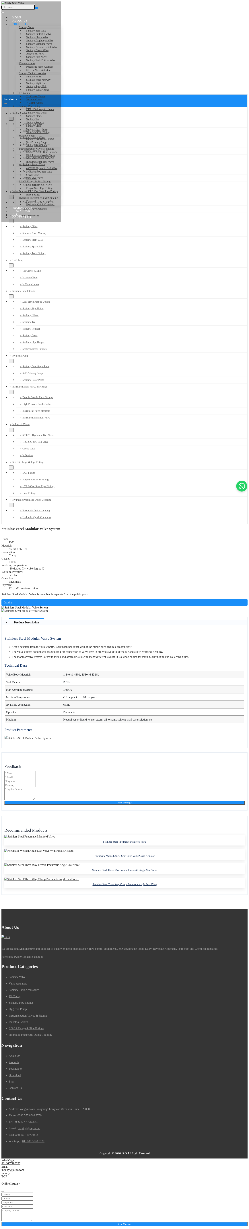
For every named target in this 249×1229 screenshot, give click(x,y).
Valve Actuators (27, 63)
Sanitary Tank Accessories (32, 73)
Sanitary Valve (26, 27)
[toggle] (2, 12)
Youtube (38, 956)
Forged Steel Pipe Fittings (39, 188)
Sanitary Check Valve (37, 37)
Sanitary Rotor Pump (37, 145)
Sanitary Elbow (34, 116)
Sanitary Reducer (35, 122)
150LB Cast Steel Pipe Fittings (42, 191)
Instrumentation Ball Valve (40, 162)
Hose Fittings (33, 194)
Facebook (7, 956)
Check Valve (32, 175)
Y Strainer (31, 178)
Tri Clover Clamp (35, 96)
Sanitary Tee (32, 119)
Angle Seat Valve (35, 53)
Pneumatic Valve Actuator (39, 66)
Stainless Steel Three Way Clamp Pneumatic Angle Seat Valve (125, 884)
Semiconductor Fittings (38, 132)
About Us (19, 20)
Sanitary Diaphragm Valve (39, 40)
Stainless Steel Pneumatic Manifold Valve (124, 841)
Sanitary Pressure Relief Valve (41, 47)
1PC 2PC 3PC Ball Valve (39, 171)
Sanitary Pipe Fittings (30, 106)
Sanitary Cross (33, 125)
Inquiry (8, 602)
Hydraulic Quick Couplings (40, 204)
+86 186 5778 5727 (33, 1141)
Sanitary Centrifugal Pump (40, 139)
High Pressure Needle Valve (40, 155)
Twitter (17, 956)
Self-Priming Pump (36, 142)
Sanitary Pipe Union (36, 112)
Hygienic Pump (27, 135)
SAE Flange (32, 184)
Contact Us (21, 217)
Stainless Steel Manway (38, 80)
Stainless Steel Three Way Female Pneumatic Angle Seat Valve (124, 870)
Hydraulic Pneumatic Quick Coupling (38, 198)
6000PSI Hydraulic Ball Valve (41, 168)
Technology (22, 207)
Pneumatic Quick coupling (40, 201)
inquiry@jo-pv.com (29, 1128)
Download (21, 210)
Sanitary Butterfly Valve (38, 34)
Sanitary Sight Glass (36, 83)
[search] (36, 8)
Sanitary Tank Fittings (37, 89)
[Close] (2, 1191)
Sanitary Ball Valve (36, 30)
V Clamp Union (34, 102)
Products (20, 24)
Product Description (26, 622)
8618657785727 (10, 1163)
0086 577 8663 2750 (29, 1115)
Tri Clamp (24, 93)
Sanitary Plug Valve (36, 57)
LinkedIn (27, 956)
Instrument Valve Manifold (40, 158)
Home (16, 17)
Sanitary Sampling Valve (39, 43)
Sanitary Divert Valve (37, 50)
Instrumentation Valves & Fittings (36, 148)
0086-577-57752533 (26, 1121)
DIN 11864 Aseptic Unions (40, 109)
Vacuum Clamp (30, 277)
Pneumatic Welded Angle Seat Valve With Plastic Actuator (125, 856)
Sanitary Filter (33, 76)
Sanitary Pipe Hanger (37, 129)
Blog (16, 214)
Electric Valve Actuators (38, 70)
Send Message (125, 802)
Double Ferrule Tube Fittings (41, 152)
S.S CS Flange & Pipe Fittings (35, 181)
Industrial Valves (27, 165)
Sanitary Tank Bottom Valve (40, 60)
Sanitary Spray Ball (36, 86)
